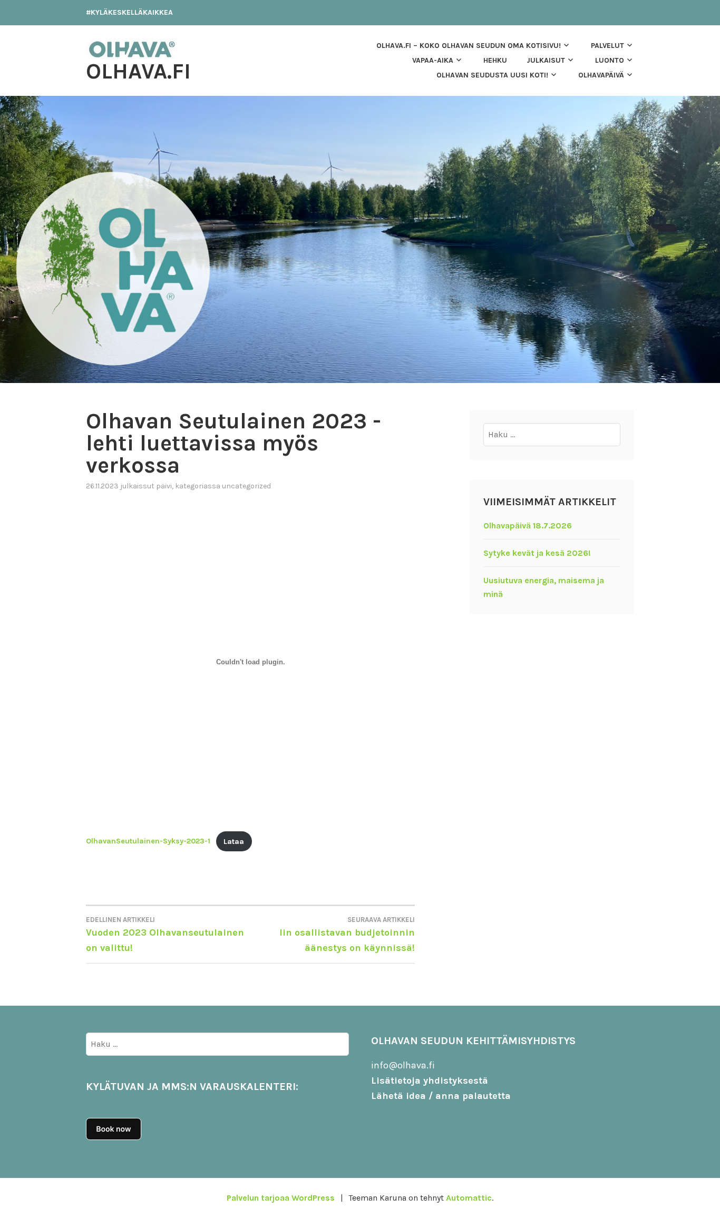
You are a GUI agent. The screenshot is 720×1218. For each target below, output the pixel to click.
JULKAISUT (546, 60)
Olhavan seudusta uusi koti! (492, 75)
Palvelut (607, 45)
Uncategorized (246, 486)
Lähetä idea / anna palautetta (441, 1096)
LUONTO (609, 60)
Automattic (469, 1198)
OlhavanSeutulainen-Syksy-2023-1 (148, 841)
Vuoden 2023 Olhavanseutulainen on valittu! (165, 935)
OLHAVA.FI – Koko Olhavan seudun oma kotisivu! (468, 45)
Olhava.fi (138, 71)
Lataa (233, 841)
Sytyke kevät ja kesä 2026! (537, 553)
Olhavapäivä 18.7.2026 (527, 525)
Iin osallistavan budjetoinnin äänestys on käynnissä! (347, 935)
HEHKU (495, 60)
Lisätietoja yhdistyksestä (429, 1080)
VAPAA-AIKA (432, 60)
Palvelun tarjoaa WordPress (281, 1198)
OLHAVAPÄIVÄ (601, 75)
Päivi (164, 486)
